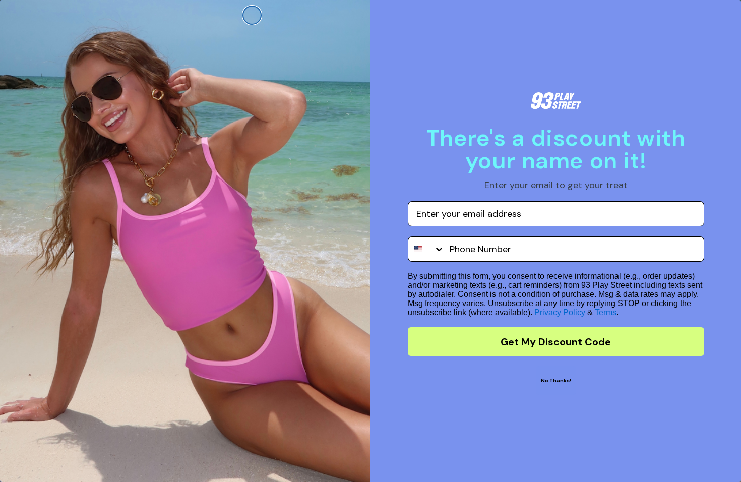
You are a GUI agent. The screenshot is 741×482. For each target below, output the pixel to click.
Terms (605, 312)
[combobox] (426, 249)
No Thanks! (556, 380)
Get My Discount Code (556, 341)
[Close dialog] (252, 15)
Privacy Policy (559, 312)
